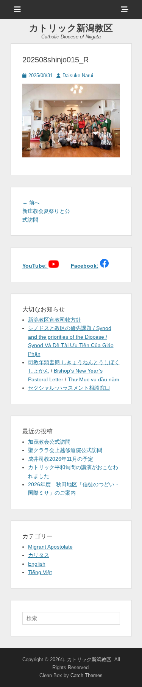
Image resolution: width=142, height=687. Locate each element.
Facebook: (84, 266)
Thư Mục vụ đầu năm (93, 379)
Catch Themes (86, 675)
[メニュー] (17, 9)
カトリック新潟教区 (71, 28)
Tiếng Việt (40, 572)
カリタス (38, 555)
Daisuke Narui (77, 75)
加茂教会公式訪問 (49, 442)
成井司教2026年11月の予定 (60, 459)
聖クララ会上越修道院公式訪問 (65, 450)
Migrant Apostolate (50, 547)
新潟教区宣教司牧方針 (54, 320)
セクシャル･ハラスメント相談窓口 (69, 388)
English (36, 564)
